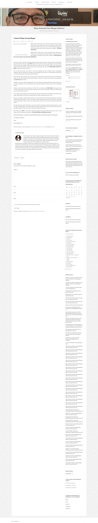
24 (76, 194)
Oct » (69, 197)
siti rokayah (67, 282)
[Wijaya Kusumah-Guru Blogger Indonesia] (49, 17)
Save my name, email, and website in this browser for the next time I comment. (27, 204)
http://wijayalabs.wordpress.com (75, 65)
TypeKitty (67, 305)
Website (15, 198)
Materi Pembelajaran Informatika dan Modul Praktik (74, 116)
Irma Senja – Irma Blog (70, 252)
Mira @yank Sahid (70, 261)
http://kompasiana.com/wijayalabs (74, 55)
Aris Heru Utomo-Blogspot (71, 241)
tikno (66, 329)
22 (71, 194)
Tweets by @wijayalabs (69, 233)
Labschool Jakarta (68, 269)
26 (81, 194)
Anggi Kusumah (69, 237)
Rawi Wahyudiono (70, 264)
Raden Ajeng (69, 262)
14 (69, 192)
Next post (22, 157)
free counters (68, 101)
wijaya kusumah (29, 2)
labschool (38, 126)
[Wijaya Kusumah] (74, 77)
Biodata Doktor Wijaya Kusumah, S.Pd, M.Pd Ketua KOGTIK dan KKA (49, 4)
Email (15, 192)
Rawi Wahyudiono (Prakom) (71, 265)
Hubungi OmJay (61, 2)
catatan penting (34, 126)
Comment (15, 169)
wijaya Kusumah (68, 307)
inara (66, 342)
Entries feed (67, 504)
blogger (30, 126)
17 (76, 192)
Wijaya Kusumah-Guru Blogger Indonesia (49, 28)
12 (81, 190)
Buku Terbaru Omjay (45, 2)
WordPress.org (68, 508)
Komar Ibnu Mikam (70, 253)
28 (69, 196)
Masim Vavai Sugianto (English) (72, 257)
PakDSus (67, 423)
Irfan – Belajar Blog (70, 250)
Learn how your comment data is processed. (36, 211)
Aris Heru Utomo (69, 240)
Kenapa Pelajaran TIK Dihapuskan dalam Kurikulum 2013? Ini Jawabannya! (72, 339)
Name (15, 186)
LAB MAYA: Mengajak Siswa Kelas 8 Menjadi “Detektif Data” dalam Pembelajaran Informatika (74, 279)
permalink (52, 126)
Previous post (16, 157)
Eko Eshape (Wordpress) (71, 244)
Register (67, 499)
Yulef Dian (68, 238)
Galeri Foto (54, 2)
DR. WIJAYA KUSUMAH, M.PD (71, 297)
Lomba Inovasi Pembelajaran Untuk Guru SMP (73, 119)
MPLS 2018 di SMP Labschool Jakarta (76, 305)
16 (74, 192)
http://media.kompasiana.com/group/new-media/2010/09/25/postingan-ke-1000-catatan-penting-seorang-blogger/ (36, 115)
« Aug (67, 197)
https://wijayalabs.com (18, 123)
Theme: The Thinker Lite (15, 521)
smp (41, 126)
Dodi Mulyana (69, 242)
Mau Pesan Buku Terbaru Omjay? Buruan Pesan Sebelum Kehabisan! (74, 334)
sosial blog (44, 126)
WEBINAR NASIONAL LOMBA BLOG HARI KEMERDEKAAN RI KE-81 (74, 308)
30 (74, 196)
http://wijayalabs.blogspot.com (70, 483)
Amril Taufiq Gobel (70, 236)
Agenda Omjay (69, 2)
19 (81, 192)
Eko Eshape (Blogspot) (70, 245)
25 (79, 194)
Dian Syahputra (68, 337)
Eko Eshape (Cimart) (70, 246)
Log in (67, 501)
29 (71, 196)
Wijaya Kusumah (30, 41)
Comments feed (68, 506)
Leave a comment (16, 41)
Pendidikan (37, 2)
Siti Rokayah (68, 455)
